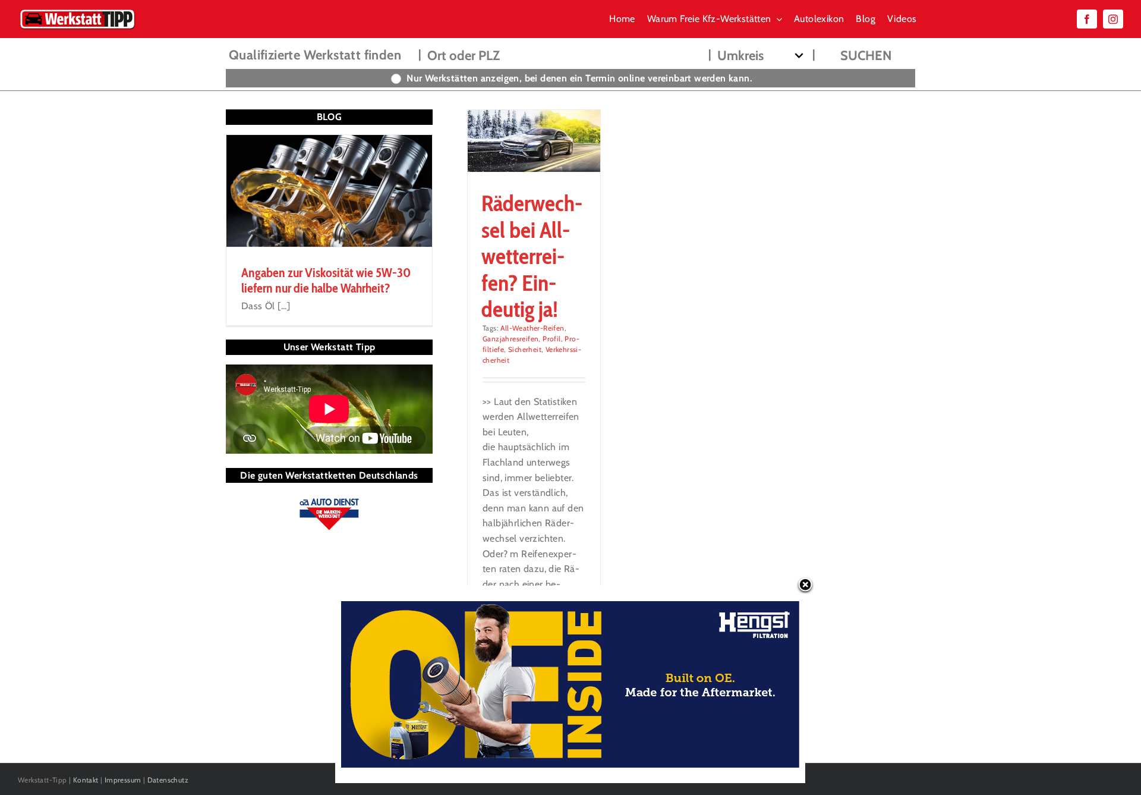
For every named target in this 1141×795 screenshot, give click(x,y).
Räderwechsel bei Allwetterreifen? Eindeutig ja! (531, 256)
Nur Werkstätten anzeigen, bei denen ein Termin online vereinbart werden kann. (579, 78)
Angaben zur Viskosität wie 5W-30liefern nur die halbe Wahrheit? (326, 280)
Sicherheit (524, 349)
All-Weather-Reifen (532, 327)
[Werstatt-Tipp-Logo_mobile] (77, 11)
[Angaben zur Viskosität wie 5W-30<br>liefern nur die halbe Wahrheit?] (329, 191)
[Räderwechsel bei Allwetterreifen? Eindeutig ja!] (534, 141)
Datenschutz (167, 779)
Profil (551, 338)
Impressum (123, 779)
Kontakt (86, 779)
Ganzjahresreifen (510, 338)
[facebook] (1087, 19)
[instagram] (1113, 19)
